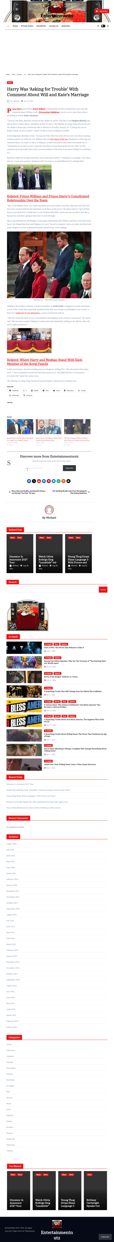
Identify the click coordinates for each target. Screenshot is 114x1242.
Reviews (9, 1127)
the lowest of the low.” (59, 139)
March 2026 (11, 873)
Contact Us (53, 26)
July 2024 (10, 991)
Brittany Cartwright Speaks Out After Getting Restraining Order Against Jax (37, 802)
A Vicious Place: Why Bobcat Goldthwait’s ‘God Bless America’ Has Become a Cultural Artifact (72, 706)
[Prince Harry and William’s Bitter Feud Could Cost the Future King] (49, 426)
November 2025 (12, 897)
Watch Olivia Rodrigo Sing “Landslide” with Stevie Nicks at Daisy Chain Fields (38, 790)
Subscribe (66, 26)
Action (9, 1044)
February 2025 (12, 950)
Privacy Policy (27, 26)
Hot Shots (10, 1080)
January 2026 (11, 885)
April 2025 (10, 938)
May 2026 (10, 861)
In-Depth (48, 644)
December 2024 (12, 962)
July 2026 (10, 849)
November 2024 (12, 968)
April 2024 (10, 1009)
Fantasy (9, 1074)
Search (13, 581)
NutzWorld (41, 26)
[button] (108, 25)
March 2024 (11, 1015)
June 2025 (10, 926)
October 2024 (11, 974)
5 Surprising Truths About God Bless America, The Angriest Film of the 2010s (74, 720)
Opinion (64, 644)
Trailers (9, 1151)
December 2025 (12, 891)
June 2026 (10, 855)
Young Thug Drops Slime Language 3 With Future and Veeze (78, 561)
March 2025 (11, 944)
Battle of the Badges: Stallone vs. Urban (61, 677)
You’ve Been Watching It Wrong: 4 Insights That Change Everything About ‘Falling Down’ (75, 750)
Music (12, 538)
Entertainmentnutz (57, 18)
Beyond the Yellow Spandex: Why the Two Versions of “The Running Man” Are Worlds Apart (75, 662)
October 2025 (11, 903)
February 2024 (12, 1021)
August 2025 (11, 914)
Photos (9, 1121)
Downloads (11, 1068)
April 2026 (10, 867)
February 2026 (12, 879)
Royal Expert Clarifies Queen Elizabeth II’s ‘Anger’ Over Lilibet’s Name (20, 439)
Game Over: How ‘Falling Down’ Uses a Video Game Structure (70, 764)
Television (10, 1145)
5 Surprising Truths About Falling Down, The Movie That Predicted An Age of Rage (75, 735)
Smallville (10, 1139)
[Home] (8, 26)
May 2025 (10, 932)
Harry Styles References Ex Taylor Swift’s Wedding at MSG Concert (33, 808)
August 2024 (11, 985)
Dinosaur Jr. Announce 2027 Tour (18, 559)
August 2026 (11, 844)
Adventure (10, 1050)
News (10, 83)
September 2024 (13, 979)
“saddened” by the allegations (27, 313)
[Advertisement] (57, 49)
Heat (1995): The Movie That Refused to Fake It (64, 647)
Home (15, 26)
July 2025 (10, 920)
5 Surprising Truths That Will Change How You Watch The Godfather (73, 691)
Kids (8, 1091)
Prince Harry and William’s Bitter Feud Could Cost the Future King (49, 439)
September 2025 (13, 909)
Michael (16, 101)
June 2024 (10, 997)
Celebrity (10, 1056)
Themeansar (30, 1231)
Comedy (9, 1062)
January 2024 (11, 1027)
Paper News (17, 1231)
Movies (57, 701)
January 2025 (11, 956)
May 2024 (10, 1003)
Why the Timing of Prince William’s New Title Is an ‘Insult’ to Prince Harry (77, 439)
